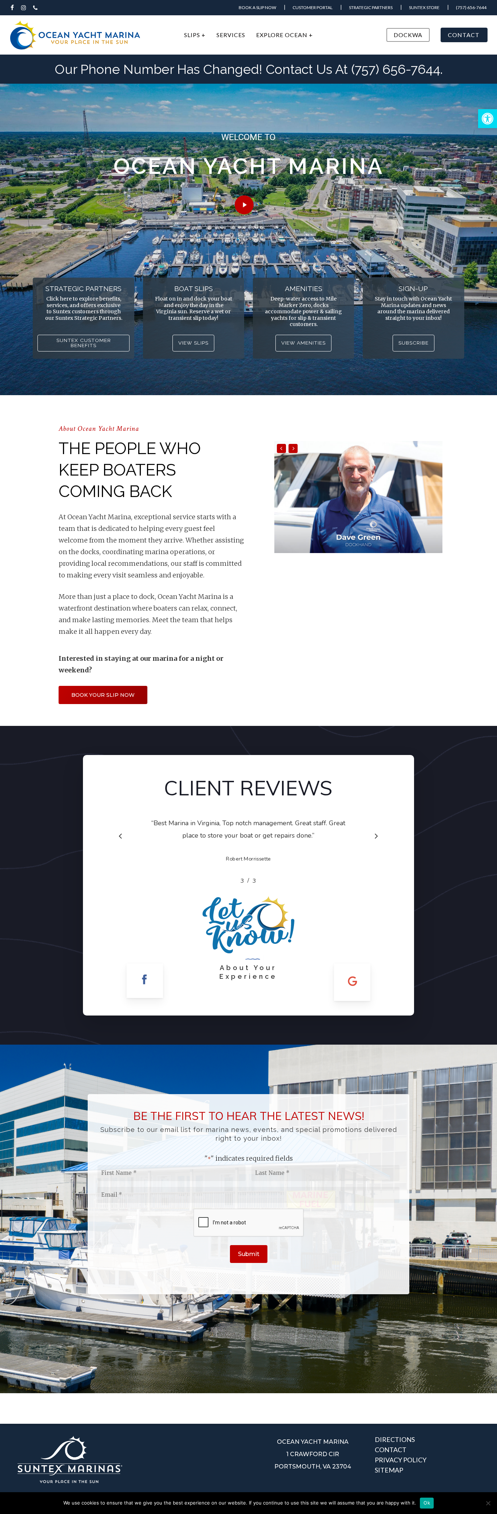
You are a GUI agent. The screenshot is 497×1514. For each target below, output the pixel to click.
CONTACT (390, 1449)
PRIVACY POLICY (400, 1459)
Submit (248, 1254)
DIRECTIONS (395, 1439)
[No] (488, 1503)
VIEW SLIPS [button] (193, 343)
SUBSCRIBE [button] (413, 343)
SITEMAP (389, 1470)
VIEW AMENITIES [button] (303, 343)
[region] (248, 851)
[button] (487, 118)
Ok (427, 1503)
